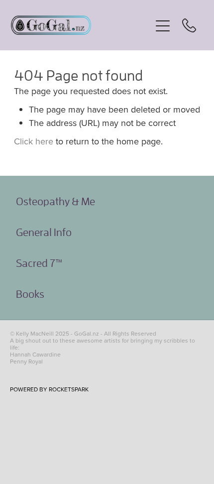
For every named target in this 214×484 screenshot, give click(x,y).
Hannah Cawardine (35, 354)
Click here (33, 141)
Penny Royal (26, 361)
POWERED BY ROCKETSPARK (49, 389)
